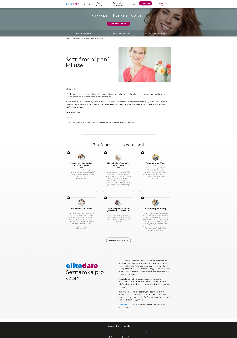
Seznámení (94, 333)
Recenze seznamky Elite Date (81, 38)
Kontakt (133, 4)
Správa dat (149, 333)
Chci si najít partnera (118, 24)
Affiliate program (136, 333)
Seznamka (86, 4)
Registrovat (145, 3)
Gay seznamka (127, 333)
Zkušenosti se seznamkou (118, 4)
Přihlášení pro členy (162, 4)
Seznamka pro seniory (117, 333)
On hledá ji (108, 333)
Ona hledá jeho (101, 333)
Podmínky (143, 333)
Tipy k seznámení (99, 4)
